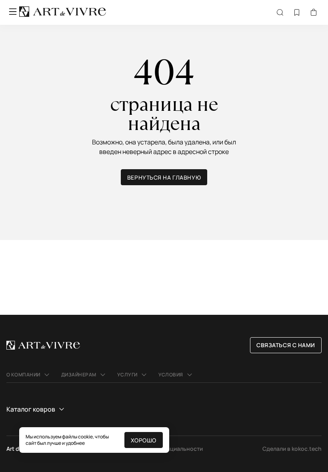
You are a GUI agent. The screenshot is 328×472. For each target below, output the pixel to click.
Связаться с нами (285, 345)
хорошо (143, 440)
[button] (29, 375)
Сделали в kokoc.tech (292, 448)
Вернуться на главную (164, 177)
